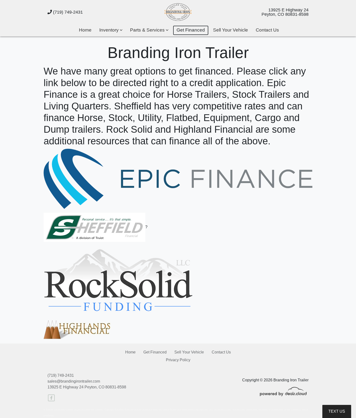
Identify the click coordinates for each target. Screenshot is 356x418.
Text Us (336, 411)
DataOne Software (124, 410)
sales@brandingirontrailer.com (73, 381)
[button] (110, 30)
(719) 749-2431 (67, 12)
